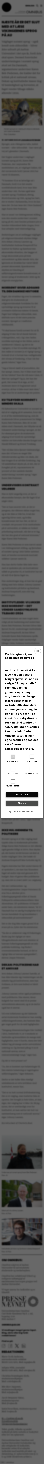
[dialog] (22, 732)
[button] (22, 811)
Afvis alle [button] (22, 803)
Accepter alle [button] (22, 795)
